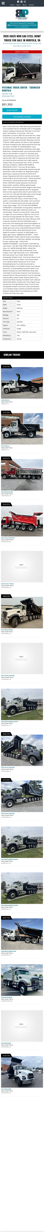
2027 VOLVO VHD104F (8, 538)
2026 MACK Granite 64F (8, 951)
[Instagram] (25, 1)
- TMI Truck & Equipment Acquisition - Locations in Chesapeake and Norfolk (22, 25)
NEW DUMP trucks (15, 43)
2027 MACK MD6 (6, 1089)
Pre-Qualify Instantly (22, 116)
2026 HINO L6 (5, 400)
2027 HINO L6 (5, 446)
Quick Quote (12, 110)
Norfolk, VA (6, 94)
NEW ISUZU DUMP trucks (29, 43)
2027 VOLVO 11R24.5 (7, 584)
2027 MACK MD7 (6, 1043)
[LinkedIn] (21, 1)
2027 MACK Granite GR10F (9, 722)
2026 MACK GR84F (6, 997)
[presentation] (3, 60)
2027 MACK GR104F (7, 492)
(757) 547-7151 (8, 96)
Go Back (5, 43)
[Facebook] (18, 1)
